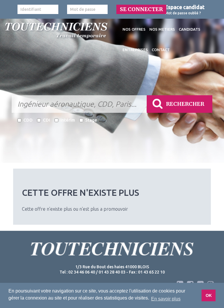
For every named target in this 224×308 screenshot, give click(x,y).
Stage (91, 119)
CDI (46, 119)
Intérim (67, 119)
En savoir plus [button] (166, 298)
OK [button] (209, 295)
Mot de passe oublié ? (183, 13)
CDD (28, 119)
